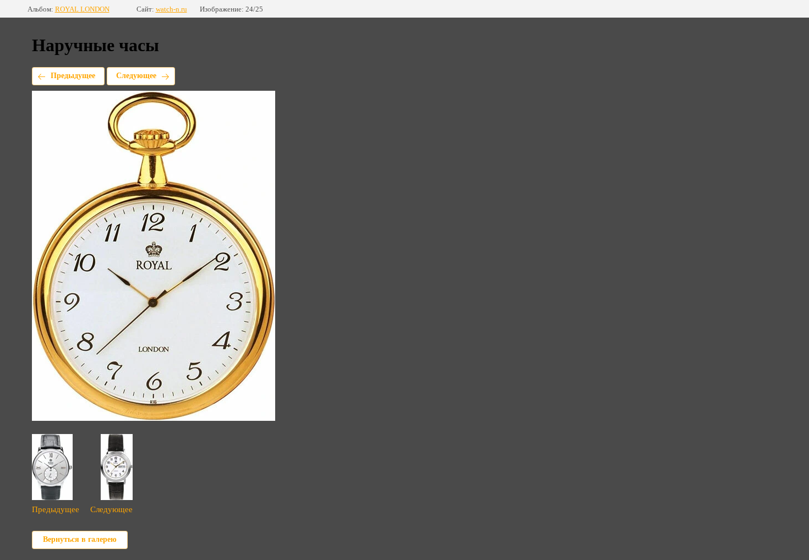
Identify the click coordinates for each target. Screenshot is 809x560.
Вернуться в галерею (80, 539)
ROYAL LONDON (82, 9)
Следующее (136, 76)
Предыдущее (73, 76)
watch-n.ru (171, 9)
